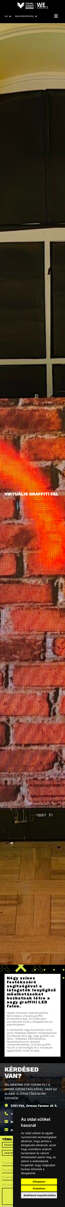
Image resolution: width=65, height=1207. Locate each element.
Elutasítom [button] (39, 1188)
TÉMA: (7, 1139)
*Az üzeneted (11, 1184)
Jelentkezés (11, 1152)
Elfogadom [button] (39, 1181)
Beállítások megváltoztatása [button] (40, 1195)
